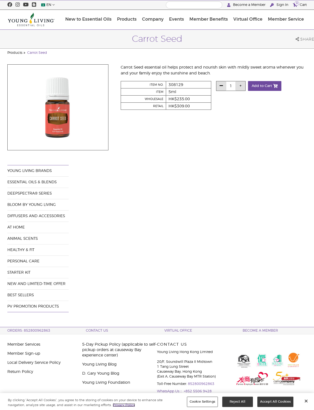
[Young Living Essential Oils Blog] (34, 5)
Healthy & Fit (20, 250)
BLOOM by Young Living (31, 205)
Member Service (286, 19)
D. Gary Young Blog (100, 373)
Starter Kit (18, 272)
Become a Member (249, 5)
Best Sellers (20, 295)
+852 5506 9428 (198, 391)
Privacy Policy (124, 405)
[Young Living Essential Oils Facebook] (9, 5)
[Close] (306, 401)
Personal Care (23, 261)
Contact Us (97, 330)
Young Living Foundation (106, 382)
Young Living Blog (99, 364)
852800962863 (201, 384)
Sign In (282, 5)
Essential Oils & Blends (32, 182)
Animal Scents (22, 238)
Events (176, 19)
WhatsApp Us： (170, 391)
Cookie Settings (202, 401)
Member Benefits (208, 19)
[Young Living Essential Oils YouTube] (26, 5)
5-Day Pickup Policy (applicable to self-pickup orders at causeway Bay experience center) (119, 349)
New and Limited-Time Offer (36, 284)
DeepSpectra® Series (29, 193)
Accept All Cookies (275, 401)
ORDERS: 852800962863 (28, 330)
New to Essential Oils (88, 19)
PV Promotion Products (33, 306)
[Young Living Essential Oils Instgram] (17, 5)
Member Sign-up (23, 353)
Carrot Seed (37, 53)
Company (153, 19)
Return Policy (20, 372)
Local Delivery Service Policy (34, 363)
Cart (301, 4)
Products (127, 19)
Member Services (23, 344)
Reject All (237, 401)
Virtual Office (247, 19)
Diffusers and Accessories (36, 216)
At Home (16, 227)
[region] (157, 401)
